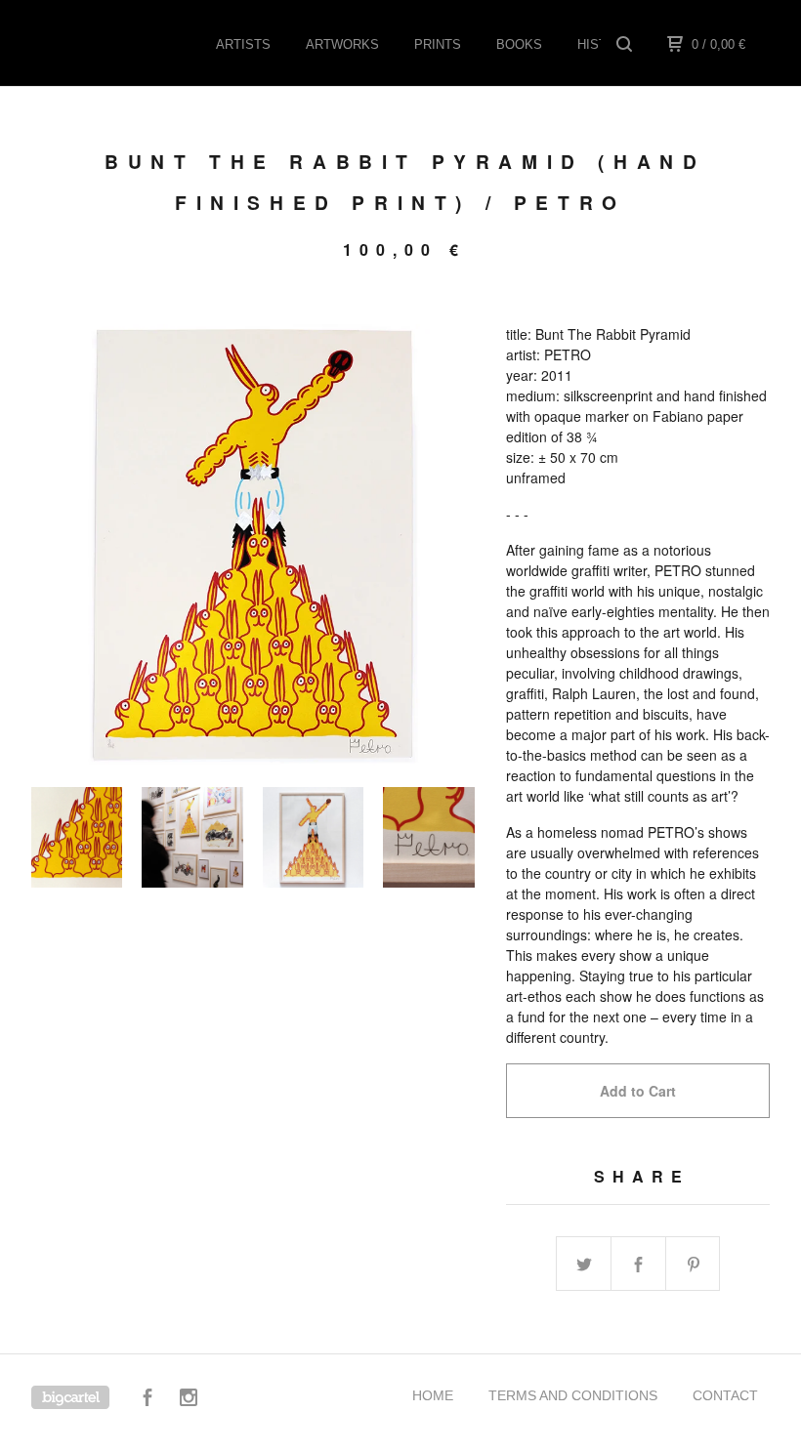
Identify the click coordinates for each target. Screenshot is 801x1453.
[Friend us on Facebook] (147, 1400)
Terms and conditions (572, 1395)
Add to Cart (638, 1090)
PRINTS (437, 44)
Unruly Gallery (129, 43)
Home (432, 1395)
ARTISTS (243, 44)
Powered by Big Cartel (70, 1397)
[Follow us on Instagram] (188, 1400)
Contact (725, 1395)
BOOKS (519, 44)
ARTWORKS (342, 44)
